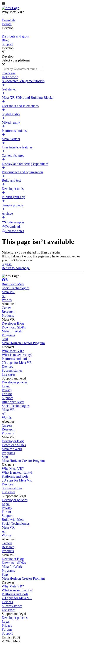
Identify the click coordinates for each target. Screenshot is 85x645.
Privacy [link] (7, 390)
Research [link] (8, 311)
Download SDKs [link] (14, 327)
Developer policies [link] (14, 382)
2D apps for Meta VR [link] (17, 362)
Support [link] (7, 398)
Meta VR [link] (8, 292)
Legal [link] (6, 386)
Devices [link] (7, 366)
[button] (42, 4)
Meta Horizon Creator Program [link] (23, 343)
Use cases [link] (8, 374)
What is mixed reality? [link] (17, 355)
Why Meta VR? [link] (13, 351)
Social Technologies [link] (15, 288)
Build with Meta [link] (13, 284)
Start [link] (5, 339)
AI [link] (3, 296)
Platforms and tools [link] (15, 359)
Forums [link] (7, 394)
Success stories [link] (12, 370)
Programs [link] (8, 335)
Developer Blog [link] (13, 323)
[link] (10, 8)
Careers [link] (7, 308)
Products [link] (8, 315)
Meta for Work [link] (12, 331)
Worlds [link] (7, 300)
